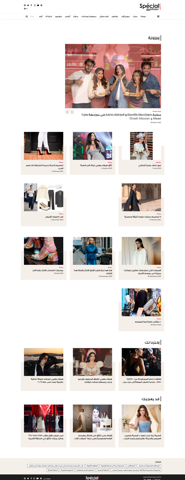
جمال (135, 16)
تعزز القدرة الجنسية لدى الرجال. (149, 466)
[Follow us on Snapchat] (25, 5)
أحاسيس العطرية (67, 470)
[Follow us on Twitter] (28, 5)
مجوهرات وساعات (88, 16)
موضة (143, 16)
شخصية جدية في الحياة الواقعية (112, 466)
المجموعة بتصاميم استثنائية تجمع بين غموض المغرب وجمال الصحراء (136, 470)
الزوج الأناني (131, 466)
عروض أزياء (125, 16)
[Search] (28, 16)
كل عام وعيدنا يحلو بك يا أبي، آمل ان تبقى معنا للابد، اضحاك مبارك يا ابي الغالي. (55, 466)
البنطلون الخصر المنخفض (85, 470)
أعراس (67, 16)
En (26, 9)
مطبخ (75, 16)
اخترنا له (49, 16)
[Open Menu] (158, 16)
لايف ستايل (104, 16)
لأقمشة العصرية (103, 470)
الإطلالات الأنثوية (92, 466)
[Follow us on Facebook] (31, 5)
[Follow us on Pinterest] (41, 5)
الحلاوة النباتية (53, 470)
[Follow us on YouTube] (38, 5)
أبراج (40, 16)
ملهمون (58, 16)
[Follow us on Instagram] (35, 5)
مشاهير (115, 16)
